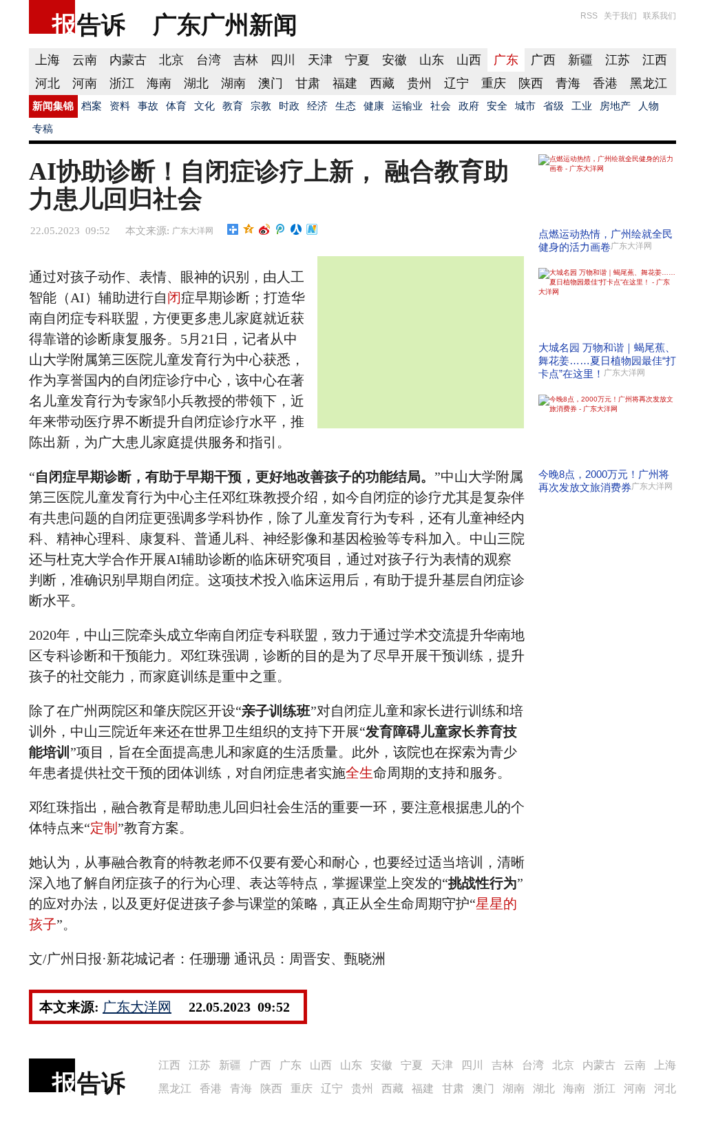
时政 (289, 106)
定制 (104, 827)
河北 (47, 83)
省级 (553, 106)
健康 (374, 106)
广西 (543, 60)
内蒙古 (128, 60)
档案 (91, 106)
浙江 (121, 83)
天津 (320, 60)
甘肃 (307, 83)
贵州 (419, 83)
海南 (159, 83)
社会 (440, 106)
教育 (232, 106)
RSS (589, 16)
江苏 (617, 60)
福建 (345, 83)
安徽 (394, 60)
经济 (317, 106)
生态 (345, 106)
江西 (654, 60)
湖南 (233, 83)
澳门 (270, 83)
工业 (581, 106)
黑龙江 (648, 83)
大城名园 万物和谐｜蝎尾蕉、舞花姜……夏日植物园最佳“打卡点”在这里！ (607, 360)
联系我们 (659, 16)
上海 (47, 60)
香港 (605, 83)
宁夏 (357, 60)
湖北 (196, 83)
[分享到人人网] (296, 229)
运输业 (407, 106)
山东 (431, 60)
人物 (648, 106)
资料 (119, 106)
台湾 (208, 60)
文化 (204, 106)
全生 (359, 772)
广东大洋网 (192, 231)
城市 (525, 106)
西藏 (382, 83)
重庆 (493, 83)
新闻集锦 (53, 106)
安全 (497, 106)
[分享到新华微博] (312, 229)
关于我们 (620, 16)
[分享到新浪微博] (265, 229)
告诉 (101, 24)
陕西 (530, 83)
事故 (148, 106)
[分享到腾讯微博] (280, 229)
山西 (468, 60)
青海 (568, 83)
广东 (506, 60)
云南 (84, 60)
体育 (176, 106)
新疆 (580, 60)
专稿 (42, 128)
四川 (283, 60)
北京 (171, 60)
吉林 (245, 60)
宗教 (261, 106)
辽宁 (456, 83)
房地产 (615, 106)
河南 (84, 83)
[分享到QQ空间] (249, 229)
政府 (469, 106)
